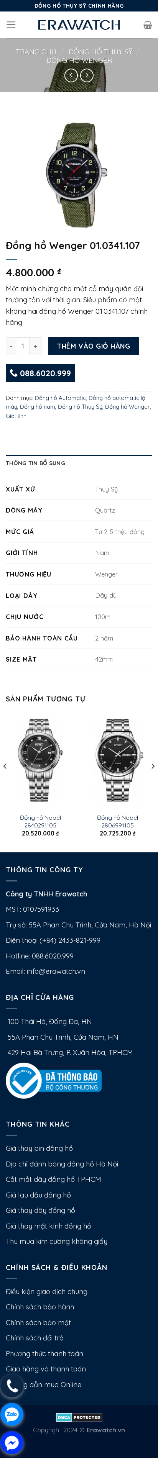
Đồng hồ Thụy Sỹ (100, 52)
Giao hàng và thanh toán (46, 1369)
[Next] (152, 782)
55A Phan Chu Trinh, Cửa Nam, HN (62, 1037)
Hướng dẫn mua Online (43, 1384)
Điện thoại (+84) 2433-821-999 (53, 940)
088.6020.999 (44, 373)
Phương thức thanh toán (44, 1353)
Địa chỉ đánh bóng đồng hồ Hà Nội (62, 1164)
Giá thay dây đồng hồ (40, 1210)
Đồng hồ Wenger (79, 60)
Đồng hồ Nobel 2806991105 (117, 821)
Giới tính (16, 415)
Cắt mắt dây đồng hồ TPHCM (53, 1179)
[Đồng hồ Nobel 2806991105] (117, 760)
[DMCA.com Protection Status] (79, 1416)
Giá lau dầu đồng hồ (38, 1195)
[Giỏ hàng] (147, 24)
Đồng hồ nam (37, 406)
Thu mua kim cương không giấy (56, 1241)
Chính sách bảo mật (38, 1322)
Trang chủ (36, 52)
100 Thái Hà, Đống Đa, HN (49, 1021)
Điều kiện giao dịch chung (46, 1291)
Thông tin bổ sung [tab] (35, 463)
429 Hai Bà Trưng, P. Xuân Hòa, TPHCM (69, 1052)
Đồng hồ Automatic (60, 397)
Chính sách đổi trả (35, 1337)
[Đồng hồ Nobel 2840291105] (40, 760)
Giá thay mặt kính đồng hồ (48, 1226)
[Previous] (5, 782)
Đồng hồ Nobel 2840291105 (40, 821)
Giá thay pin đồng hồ (39, 1148)
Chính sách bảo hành (40, 1306)
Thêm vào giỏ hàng (93, 346)
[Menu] (11, 25)
